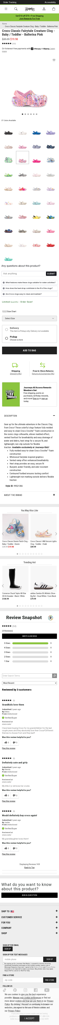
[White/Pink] (36, 171)
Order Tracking (9, 2)
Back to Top (29, 867)
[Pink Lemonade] (50, 227)
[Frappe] (8, 241)
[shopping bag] (53, 9)
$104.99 (5, 599)
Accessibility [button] (50, 2)
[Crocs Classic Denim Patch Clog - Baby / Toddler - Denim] (15, 527)
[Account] (44, 9)
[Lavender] (50, 129)
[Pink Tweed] (22, 143)
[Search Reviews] (54, 675)
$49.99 (33, 547)
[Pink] (22, 213)
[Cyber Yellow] (36, 213)
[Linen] (22, 199)
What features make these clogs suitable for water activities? (31, 282)
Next (56, 533)
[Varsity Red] (50, 241)
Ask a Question (29, 895)
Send (51, 273)
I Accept (29, 1018)
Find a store (8, 975)
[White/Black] (22, 171)
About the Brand (13, 495)
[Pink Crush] (36, 157)
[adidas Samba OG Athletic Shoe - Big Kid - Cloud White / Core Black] (43, 579)
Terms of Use (38, 967)
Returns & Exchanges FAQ (43, 374)
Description (10, 416)
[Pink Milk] (50, 199)
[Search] (15, 9)
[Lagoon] (8, 255)
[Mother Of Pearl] (36, 185)
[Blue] (50, 213)
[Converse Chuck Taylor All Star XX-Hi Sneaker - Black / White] (15, 579)
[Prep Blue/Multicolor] (8, 171)
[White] (22, 129)
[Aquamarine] (36, 199)
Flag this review (8, 748)
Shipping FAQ (16, 374)
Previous (4, 535)
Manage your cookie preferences (27, 997)
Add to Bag (29, 350)
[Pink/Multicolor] (22, 185)
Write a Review (29, 636)
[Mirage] (8, 213)
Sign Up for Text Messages (15, 955)
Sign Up (8, 949)
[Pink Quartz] (8, 143)
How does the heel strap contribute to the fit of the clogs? (29, 288)
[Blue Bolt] (36, 129)
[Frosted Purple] (36, 143)
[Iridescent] (50, 171)
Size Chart (11, 311)
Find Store (49, 980)
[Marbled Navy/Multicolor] (50, 143)
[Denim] (50, 157)
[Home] (30, 9)
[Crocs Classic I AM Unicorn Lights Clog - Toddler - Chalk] (43, 527)
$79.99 (33, 599)
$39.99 (5, 547)
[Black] (8, 129)
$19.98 (11, 547)
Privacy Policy (50, 967)
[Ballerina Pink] (22, 157)
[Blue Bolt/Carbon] (8, 227)
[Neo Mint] (8, 157)
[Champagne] (36, 227)
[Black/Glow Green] (22, 227)
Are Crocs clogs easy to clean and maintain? (24, 294)
